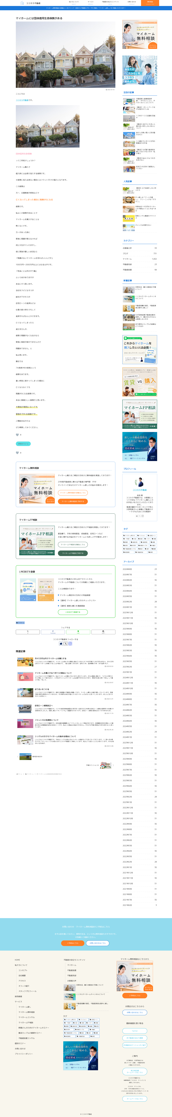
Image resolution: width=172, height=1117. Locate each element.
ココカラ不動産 (22, 100)
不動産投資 (71, 970)
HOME (17, 960)
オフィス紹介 (24, 986)
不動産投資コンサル (27, 1038)
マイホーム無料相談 (27, 1012)
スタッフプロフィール (27, 991)
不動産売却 (71, 975)
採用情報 (18, 996)
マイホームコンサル (27, 1017)
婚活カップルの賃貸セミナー (30, 1033)
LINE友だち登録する (72, 612)
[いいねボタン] (17, 434)
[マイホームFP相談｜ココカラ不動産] (37, 540)
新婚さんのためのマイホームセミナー (34, 1028)
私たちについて (21, 965)
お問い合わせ (20, 1048)
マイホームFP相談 (26, 1022)
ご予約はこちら (72, 943)
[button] (103, 632)
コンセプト (23, 970)
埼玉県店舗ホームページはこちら (135, 1071)
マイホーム (21, 623)
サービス (18, 1001)
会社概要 (22, 975)
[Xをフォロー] (66, 644)
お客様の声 (71, 981)
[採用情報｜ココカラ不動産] (139, 66)
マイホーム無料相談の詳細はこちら (73, 493)
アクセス (22, 981)
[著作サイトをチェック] (61, 644)
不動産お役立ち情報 (135, 1038)
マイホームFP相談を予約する (72, 553)
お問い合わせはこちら (98, 943)
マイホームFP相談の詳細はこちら (73, 544)
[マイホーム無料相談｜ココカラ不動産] (37, 488)
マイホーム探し (25, 1007)
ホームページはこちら (135, 1099)
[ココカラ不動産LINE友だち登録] (139, 349)
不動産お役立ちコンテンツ (74, 960)
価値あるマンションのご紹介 (135, 1045)
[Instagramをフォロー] (70, 644)
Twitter (135, 1031)
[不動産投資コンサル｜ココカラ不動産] (139, 446)
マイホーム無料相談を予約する (73, 501)
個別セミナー (20, 1043)
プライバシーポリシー (24, 1054)
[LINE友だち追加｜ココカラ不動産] (37, 590)
